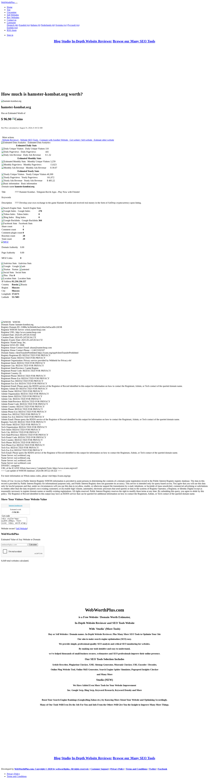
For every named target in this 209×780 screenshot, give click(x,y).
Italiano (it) (35, 25)
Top (8, 10)
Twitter (152, 769)
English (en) (12, 27)
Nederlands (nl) (48, 25)
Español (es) (24, 25)
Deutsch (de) (12, 25)
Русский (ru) (73, 25)
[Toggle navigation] (16, 3)
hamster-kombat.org (15, 506)
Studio (66, 41)
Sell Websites (13, 15)
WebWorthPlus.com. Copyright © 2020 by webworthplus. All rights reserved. (51, 769)
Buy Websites (13, 17)
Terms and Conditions (136, 769)
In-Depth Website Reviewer (92, 41)
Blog (57, 41)
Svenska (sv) (61, 25)
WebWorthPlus (8, 2)
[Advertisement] (86, 68)
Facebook (162, 769)
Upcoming (11, 12)
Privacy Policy (117, 769)
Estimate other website (103, 140)
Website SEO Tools (29, 140)
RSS (9, 30)
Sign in (10, 35)
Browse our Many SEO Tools (134, 41)
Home (9, 7)
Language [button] (11, 22)
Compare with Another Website (54, 140)
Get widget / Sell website (81, 140)
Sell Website (21, 528)
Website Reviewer (10, 140)
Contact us (11, 20)
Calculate (33, 545)
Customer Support (100, 769)
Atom (13, 30)
